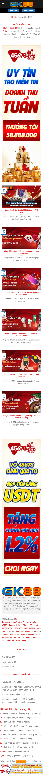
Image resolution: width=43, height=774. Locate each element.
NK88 (20, 637)
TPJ (4, 631)
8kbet (4, 637)
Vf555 (4, 625)
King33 (12, 625)
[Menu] (3, 4)
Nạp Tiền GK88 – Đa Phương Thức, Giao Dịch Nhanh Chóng (21, 334)
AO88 (4, 640)
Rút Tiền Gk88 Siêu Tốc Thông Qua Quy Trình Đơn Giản (21, 376)
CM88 (21, 631)
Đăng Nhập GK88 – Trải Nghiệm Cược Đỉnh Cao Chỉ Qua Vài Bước (21, 252)
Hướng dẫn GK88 (10, 28)
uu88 (17, 634)
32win (25, 625)
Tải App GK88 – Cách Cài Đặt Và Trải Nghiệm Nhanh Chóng (22, 293)
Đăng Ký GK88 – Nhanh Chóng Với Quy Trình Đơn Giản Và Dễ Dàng (21, 417)
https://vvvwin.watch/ (27, 622)
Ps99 (37, 631)
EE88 (24, 640)
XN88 (26, 637)
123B (4, 628)
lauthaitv (30, 631)
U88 (9, 631)
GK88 (13, 17)
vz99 (36, 625)
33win (23, 634)
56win (30, 634)
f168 (10, 637)
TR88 (11, 634)
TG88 (4, 634)
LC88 (33, 637)
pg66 (2, 755)
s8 (1, 713)
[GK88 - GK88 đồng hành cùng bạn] (21, 4)
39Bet (18, 625)
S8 (16, 619)
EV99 (18, 640)
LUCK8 (11, 640)
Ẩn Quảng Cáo (21, 762)
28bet (2, 751)
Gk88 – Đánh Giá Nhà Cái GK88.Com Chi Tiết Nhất (21, 211)
